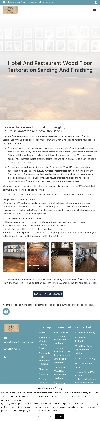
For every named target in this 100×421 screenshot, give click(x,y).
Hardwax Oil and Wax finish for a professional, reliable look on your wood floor (85, 379)
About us (43, 369)
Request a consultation (48, 294)
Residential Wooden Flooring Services (44, 343)
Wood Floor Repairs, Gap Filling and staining (84, 350)
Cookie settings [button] (45, 416)
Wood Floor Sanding (84, 333)
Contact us (44, 374)
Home (42, 333)
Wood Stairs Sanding (84, 358)
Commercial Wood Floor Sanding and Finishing (60, 373)
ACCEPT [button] (59, 416)
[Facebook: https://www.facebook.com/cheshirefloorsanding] (6, 311)
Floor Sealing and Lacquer (83, 365)
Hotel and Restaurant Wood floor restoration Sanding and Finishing (62, 355)
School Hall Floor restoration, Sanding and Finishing (62, 338)
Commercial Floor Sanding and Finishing (45, 359)
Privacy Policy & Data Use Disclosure (68, 410)
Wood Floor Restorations (80, 339)
